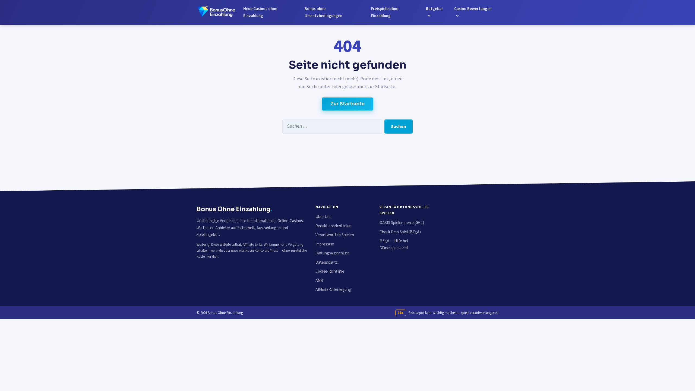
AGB (319, 280)
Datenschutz (326, 262)
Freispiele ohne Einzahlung (384, 12)
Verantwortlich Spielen (334, 235)
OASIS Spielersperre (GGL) (402, 223)
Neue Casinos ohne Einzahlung (260, 12)
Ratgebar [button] (434, 9)
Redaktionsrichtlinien (333, 226)
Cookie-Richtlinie (329, 271)
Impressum (324, 244)
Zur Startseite (347, 104)
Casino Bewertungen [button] (473, 9)
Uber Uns (323, 217)
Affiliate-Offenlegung (333, 289)
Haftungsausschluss (332, 253)
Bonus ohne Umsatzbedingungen (323, 12)
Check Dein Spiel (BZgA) (400, 232)
